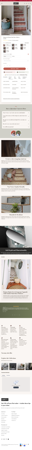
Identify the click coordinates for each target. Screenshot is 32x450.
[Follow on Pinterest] (6, 439)
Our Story (3, 413)
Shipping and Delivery (15, 415)
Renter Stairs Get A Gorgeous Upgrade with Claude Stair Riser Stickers (15, 293)
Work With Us (3, 420)
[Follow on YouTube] (8, 439)
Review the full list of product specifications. (11, 98)
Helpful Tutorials (4, 430)
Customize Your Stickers (5, 426)
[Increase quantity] (10, 65)
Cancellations (14, 418)
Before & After (3, 433)
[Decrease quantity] (4, 65)
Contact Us (14, 420)
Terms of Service (4, 415)
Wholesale (3, 422)
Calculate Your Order (5, 428)
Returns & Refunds (15, 417)
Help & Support (14, 413)
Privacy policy (3, 417)
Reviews (2, 418)
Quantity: (5, 63)
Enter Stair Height (6, 58)
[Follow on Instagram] (4, 439)
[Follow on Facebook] (1, 439)
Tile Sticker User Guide (5, 431)
